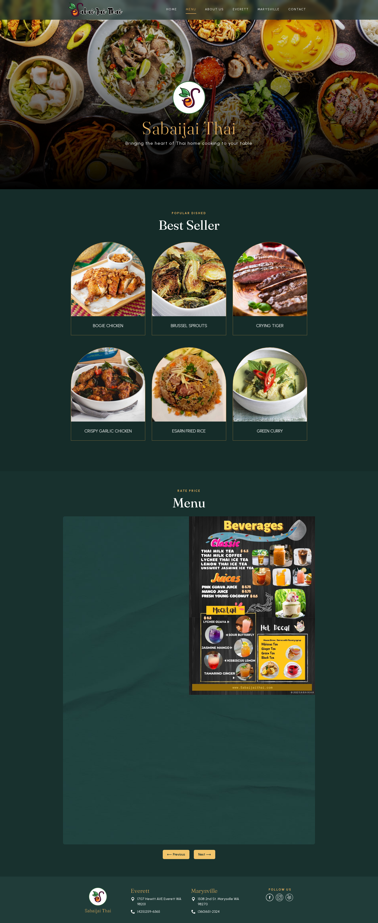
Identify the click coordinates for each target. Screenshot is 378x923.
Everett (241, 9)
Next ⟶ (204, 854)
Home (171, 9)
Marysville (268, 9)
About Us (214, 9)
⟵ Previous (176, 854)
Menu (191, 9)
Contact (297, 9)
